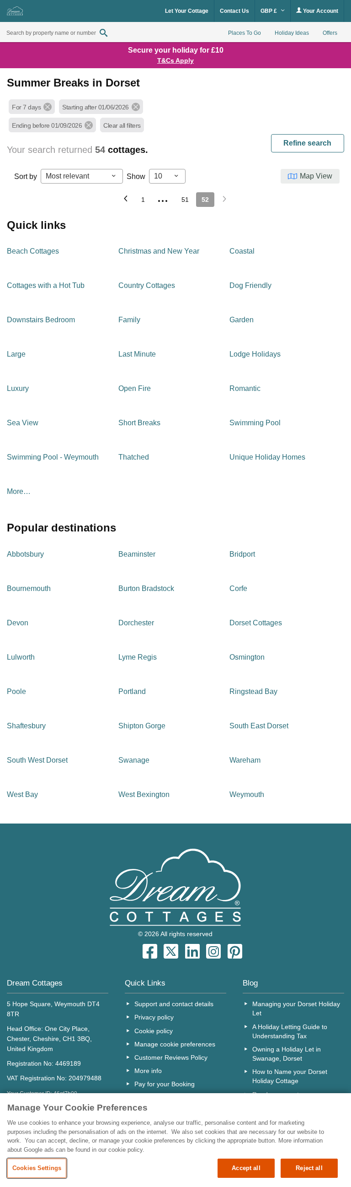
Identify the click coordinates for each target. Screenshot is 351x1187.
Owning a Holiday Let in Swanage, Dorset (286, 1054)
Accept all (246, 1168)
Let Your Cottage (186, 11)
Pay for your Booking (164, 1084)
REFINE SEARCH (307, 143)
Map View (316, 176)
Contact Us (234, 11)
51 (185, 199)
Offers (330, 33)
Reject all (309, 1168)
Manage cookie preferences (174, 1044)
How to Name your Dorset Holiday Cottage (289, 1076)
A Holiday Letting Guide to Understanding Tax (289, 1031)
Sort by (25, 176)
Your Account (320, 11)
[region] (175, 1140)
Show (136, 176)
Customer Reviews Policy (170, 1057)
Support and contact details (173, 1004)
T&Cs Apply (175, 60)
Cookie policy (153, 1031)
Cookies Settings (36, 1168)
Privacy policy (154, 1017)
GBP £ (269, 11)
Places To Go (244, 33)
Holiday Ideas (292, 33)
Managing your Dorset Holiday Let (296, 1008)
